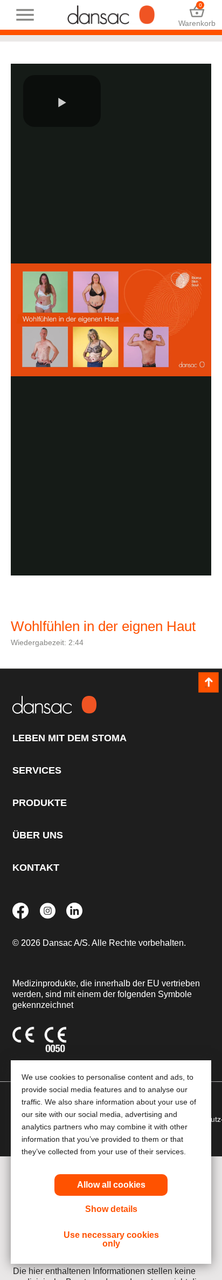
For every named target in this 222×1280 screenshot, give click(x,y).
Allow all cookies (111, 1184)
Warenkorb (197, 15)
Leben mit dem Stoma (69, 738)
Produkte (39, 802)
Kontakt (35, 867)
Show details (111, 1209)
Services (36, 770)
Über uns (37, 835)
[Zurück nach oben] (208, 683)
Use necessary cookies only (111, 1239)
